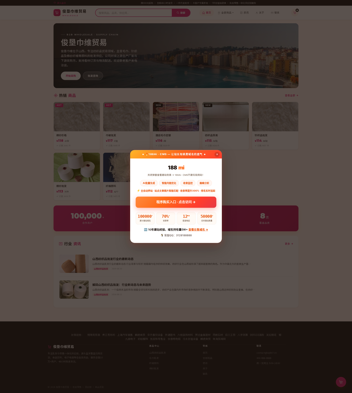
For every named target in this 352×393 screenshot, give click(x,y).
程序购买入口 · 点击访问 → (176, 203)
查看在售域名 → (198, 229)
